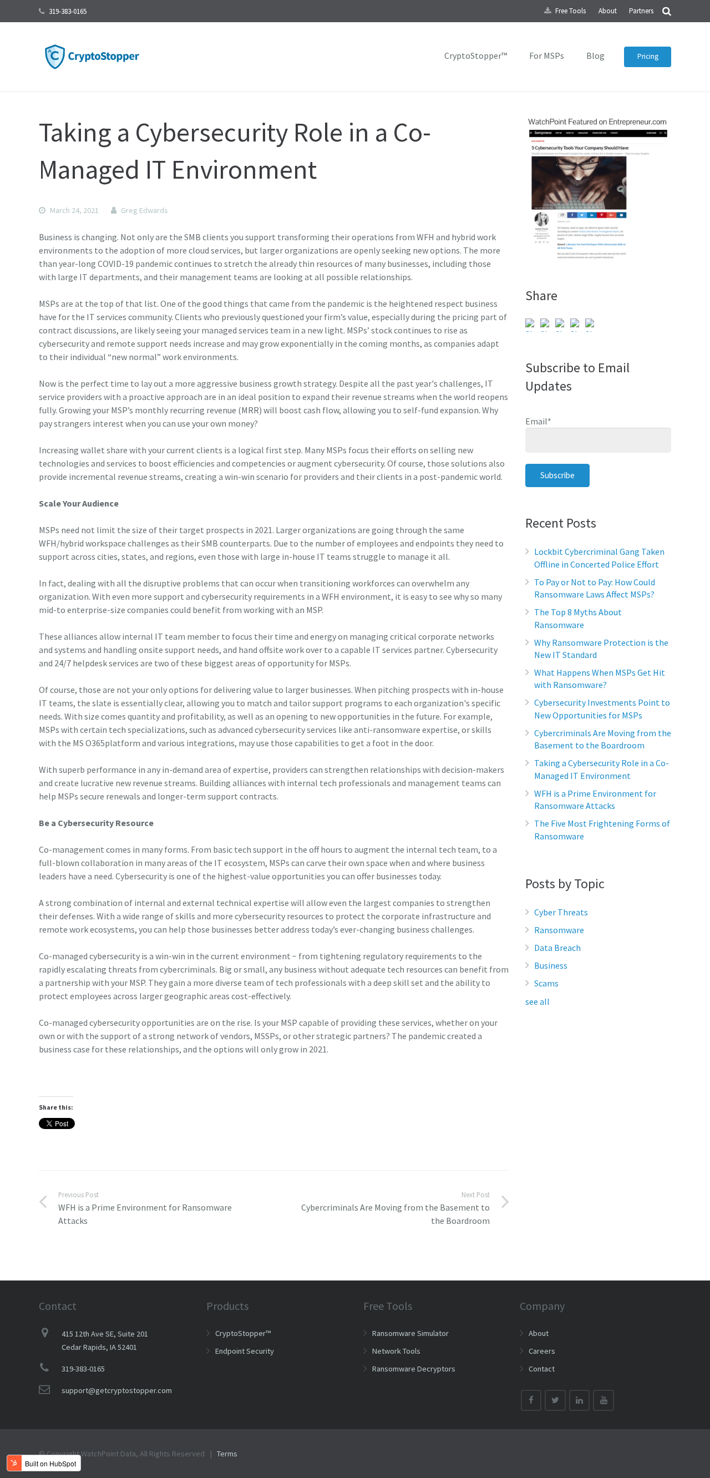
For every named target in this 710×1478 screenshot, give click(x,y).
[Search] (666, 11)
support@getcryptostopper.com (117, 1390)
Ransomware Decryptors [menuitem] (413, 1369)
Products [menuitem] (227, 1306)
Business (550, 965)
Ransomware (559, 929)
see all (537, 1001)
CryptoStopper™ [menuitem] (475, 55)
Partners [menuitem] (641, 11)
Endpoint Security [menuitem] (244, 1351)
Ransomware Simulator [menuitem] (410, 1333)
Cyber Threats (561, 912)
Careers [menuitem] (542, 1351)
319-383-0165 (68, 11)
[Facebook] (531, 1400)
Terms (227, 1454)
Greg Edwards (144, 210)
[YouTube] (603, 1400)
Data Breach (557, 947)
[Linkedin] (579, 1400)
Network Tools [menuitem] (396, 1351)
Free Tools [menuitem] (570, 11)
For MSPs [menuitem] (546, 55)
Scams (546, 983)
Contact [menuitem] (542, 1369)
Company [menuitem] (542, 1306)
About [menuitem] (608, 11)
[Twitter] (555, 1400)
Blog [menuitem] (595, 55)
